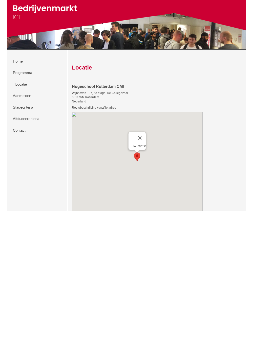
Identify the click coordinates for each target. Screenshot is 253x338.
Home (18, 61)
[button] (137, 157)
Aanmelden (22, 96)
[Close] (140, 138)
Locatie (21, 84)
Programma (22, 73)
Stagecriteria (23, 107)
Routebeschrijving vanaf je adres (94, 107)
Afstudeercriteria (26, 119)
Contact (19, 130)
